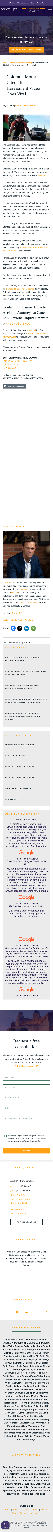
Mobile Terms (39, 1525)
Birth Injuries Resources (18, 788)
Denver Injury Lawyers (22, 1180)
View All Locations (26, 1222)
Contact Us (36, 1513)
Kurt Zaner (7, 583)
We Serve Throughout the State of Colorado (26, 3)
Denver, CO (16, 613)
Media (44, 1510)
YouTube (41, 175)
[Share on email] (33, 628)
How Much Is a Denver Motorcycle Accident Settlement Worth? (22, 686)
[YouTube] (16, 1311)
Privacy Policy (23, 1525)
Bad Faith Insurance (15, 756)
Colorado (23, 589)
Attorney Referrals (20, 1513)
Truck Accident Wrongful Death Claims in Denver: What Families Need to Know (26, 700)
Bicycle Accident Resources (26, 106)
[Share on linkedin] (26, 628)
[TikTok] (45, 1311)
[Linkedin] (26, 1311)
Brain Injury (11, 799)
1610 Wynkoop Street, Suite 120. (18, 361)
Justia (5, 620)
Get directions (16, 1209)
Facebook (29, 620)
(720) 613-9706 (33, 11)
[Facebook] (7, 1311)
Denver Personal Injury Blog (20, 63)
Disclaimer (9, 1525)
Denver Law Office (18, 1195)
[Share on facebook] (13, 628)
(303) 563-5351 (23, 1190)
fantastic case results (27, 603)
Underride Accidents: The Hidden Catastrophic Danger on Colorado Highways (23, 716)
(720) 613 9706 (18, 323)
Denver (14, 593)
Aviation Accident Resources (19, 745)
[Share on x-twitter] (19, 628)
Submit (26, 1151)
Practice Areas (31, 1510)
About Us (17, 1510)
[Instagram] (36, 1311)
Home (5, 63)
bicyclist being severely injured (20, 289)
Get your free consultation (26, 49)
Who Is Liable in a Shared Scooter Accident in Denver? (22, 658)
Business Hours (17, 1214)
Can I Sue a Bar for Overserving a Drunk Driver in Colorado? (25, 672)
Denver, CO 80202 (11, 364)
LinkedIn (13, 620)
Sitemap (26, 1527)
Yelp (21, 620)
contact (32, 330)
